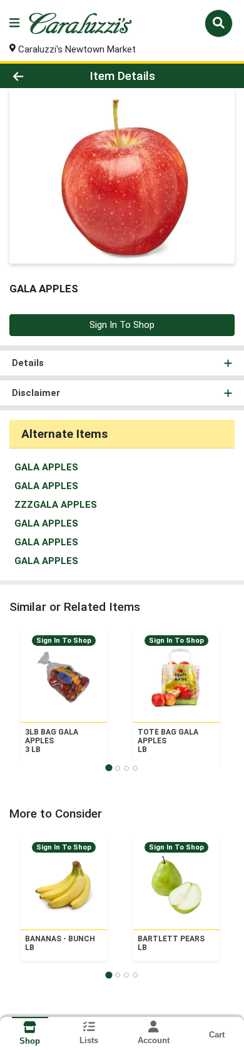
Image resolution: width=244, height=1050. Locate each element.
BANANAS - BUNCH (60, 943)
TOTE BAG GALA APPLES (168, 741)
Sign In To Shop (122, 324)
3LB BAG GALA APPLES (51, 741)
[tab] (108, 768)
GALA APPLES (46, 467)
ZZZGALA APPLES (55, 504)
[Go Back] (37, 76)
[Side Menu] (14, 23)
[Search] (219, 23)
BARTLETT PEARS (171, 943)
